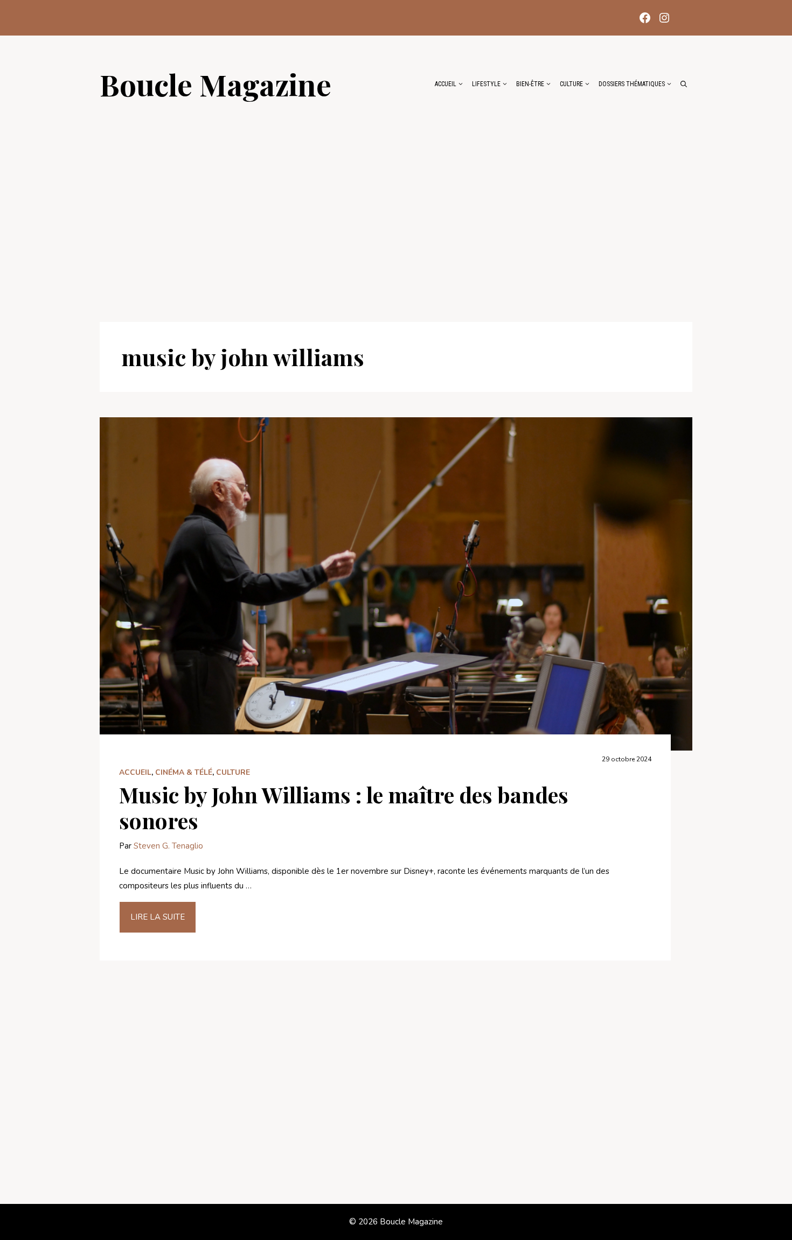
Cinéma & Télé (183, 772)
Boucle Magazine (215, 84)
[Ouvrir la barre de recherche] (683, 84)
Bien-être (530, 84)
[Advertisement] (396, 205)
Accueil (445, 84)
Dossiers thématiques (632, 84)
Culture (571, 84)
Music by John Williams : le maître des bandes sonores (343, 807)
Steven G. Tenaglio (168, 845)
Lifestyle (486, 84)
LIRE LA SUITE (157, 917)
